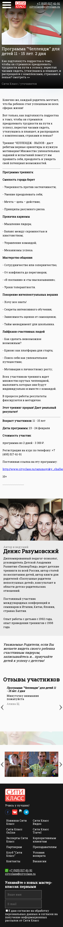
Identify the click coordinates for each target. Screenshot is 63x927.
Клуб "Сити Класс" (14, 854)
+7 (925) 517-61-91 (48, 3)
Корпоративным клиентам (44, 839)
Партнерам (14, 847)
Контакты (13, 861)
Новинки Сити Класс (16, 822)
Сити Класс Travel (41, 830)
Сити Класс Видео (41, 822)
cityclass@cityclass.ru (44, 6)
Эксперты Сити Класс (17, 839)
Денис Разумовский (31, 551)
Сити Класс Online (14, 830)
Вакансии (39, 861)
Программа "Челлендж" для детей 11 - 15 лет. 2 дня (31, 689)
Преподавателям (45, 847)
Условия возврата (39, 854)
